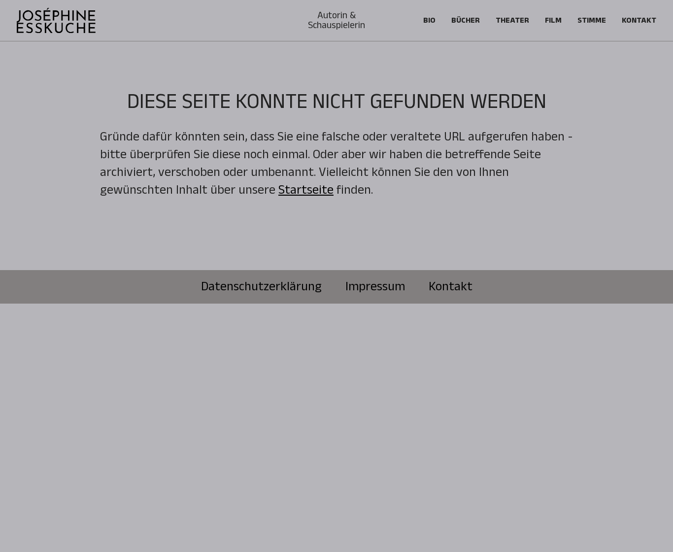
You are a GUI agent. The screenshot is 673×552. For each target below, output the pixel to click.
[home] (56, 20)
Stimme (591, 20)
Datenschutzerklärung (261, 287)
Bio (429, 20)
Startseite (306, 190)
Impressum (375, 287)
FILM (553, 20)
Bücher (465, 20)
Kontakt (639, 20)
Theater (512, 20)
